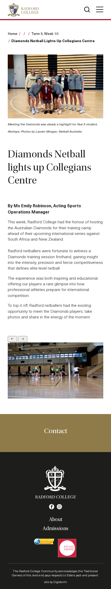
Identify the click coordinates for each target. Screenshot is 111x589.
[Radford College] (23, 10)
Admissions (55, 528)
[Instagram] (59, 507)
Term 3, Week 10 (44, 33)
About (55, 519)
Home (12, 33)
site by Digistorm (55, 582)
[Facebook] (51, 507)
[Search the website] (87, 9)
